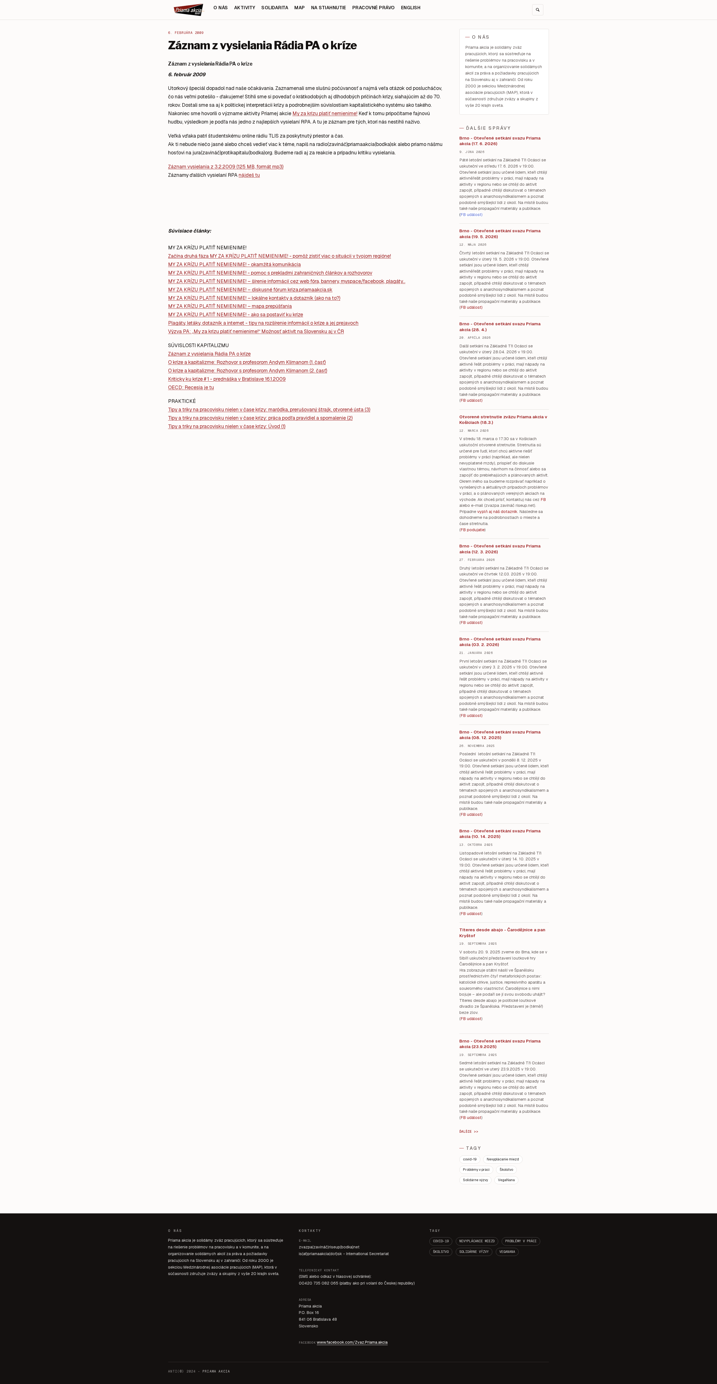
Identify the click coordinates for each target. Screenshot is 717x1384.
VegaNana (506, 1180)
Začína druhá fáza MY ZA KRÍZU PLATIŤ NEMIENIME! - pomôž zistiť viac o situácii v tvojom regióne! (279, 256)
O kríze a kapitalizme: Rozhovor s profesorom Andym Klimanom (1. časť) (247, 362)
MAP (299, 8)
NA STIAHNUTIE (328, 8)
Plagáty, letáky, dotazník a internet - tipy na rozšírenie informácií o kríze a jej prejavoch (263, 323)
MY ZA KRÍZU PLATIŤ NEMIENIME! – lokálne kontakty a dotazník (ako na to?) (254, 298)
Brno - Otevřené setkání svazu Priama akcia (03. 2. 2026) (500, 641)
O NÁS (220, 8)
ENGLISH (410, 8)
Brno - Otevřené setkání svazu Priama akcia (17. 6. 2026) (500, 141)
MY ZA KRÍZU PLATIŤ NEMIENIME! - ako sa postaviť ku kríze (235, 314)
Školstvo (506, 1169)
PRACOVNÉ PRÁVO (373, 8)
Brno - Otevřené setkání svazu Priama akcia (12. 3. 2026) (500, 548)
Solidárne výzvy (475, 1180)
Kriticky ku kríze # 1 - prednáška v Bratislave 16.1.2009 (227, 379)
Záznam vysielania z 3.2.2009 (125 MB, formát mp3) (225, 166)
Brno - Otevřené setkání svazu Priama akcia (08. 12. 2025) (500, 734)
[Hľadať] (537, 9)
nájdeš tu (249, 175)
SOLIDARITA (274, 8)
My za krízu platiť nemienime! (324, 113)
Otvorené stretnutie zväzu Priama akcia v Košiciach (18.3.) (503, 419)
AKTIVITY (244, 8)
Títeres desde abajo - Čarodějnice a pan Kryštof (502, 932)
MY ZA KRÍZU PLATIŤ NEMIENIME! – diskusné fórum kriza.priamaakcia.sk (250, 289)
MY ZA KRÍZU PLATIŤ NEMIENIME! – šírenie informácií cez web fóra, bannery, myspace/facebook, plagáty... (286, 281)
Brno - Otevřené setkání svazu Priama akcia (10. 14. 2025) (500, 833)
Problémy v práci (476, 1169)
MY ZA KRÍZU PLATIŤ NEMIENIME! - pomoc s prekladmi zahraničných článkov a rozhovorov (270, 273)
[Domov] (189, 10)
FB (543, 499)
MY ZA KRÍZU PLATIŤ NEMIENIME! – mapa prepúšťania (230, 306)
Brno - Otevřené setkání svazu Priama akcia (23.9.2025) (500, 1043)
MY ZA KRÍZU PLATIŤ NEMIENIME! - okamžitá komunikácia (234, 264)
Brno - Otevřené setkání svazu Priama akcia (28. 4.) (500, 326)
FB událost (470, 622)
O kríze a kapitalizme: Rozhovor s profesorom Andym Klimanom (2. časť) (247, 370)
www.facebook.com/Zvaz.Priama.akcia (352, 1342)
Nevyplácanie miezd (503, 1159)
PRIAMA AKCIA (216, 1371)
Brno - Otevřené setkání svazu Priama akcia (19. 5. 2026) (500, 233)
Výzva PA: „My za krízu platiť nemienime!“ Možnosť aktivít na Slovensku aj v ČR (256, 331)
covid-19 (470, 1159)
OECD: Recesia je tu (191, 387)
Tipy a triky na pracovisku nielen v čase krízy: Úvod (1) (226, 426)
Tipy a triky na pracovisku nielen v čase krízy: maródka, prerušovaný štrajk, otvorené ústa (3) (269, 409)
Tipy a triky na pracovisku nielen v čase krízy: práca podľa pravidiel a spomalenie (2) (260, 418)
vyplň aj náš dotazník (497, 511)
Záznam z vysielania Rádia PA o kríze (209, 353)
